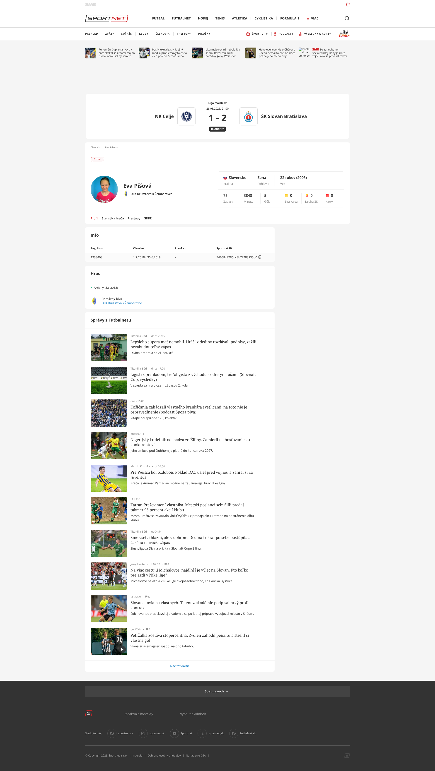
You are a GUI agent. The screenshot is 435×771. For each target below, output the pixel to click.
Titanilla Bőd (138, 336)
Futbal (158, 18)
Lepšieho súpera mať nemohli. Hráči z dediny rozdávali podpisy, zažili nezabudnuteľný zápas (193, 344)
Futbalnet (181, 18)
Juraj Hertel (137, 564)
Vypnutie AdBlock (193, 714)
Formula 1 (289, 18)
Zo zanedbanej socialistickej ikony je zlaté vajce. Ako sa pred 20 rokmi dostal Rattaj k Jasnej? (329, 53)
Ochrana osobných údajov (164, 755)
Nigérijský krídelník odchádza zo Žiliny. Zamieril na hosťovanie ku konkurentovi (190, 442)
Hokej (203, 18)
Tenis (220, 18)
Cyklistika (263, 18)
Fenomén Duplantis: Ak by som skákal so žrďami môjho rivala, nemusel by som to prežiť (117, 53)
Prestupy (134, 218)
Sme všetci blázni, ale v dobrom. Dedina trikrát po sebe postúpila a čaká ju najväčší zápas (190, 540)
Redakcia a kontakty (138, 714)
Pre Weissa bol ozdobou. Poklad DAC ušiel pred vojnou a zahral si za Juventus (191, 475)
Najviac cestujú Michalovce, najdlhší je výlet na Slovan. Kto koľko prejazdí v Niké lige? (189, 572)
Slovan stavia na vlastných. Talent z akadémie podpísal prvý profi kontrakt (189, 605)
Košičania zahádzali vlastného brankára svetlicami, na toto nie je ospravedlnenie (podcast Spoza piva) (188, 409)
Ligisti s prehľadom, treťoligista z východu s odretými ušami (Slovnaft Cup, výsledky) (193, 377)
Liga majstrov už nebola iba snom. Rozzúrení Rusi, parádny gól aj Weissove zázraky (222, 53)
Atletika (239, 18)
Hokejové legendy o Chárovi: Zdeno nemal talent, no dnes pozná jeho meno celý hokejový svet (277, 53)
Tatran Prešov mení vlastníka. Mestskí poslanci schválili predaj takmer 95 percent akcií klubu (187, 507)
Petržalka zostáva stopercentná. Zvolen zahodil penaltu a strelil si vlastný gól (189, 638)
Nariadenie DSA (196, 755)
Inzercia (137, 755)
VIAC (315, 18)
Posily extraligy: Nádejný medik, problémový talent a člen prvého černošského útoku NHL (169, 53)
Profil (94, 218)
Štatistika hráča (113, 218)
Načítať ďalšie (180, 666)
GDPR (148, 218)
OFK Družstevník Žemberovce (151, 194)
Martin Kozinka (140, 466)
